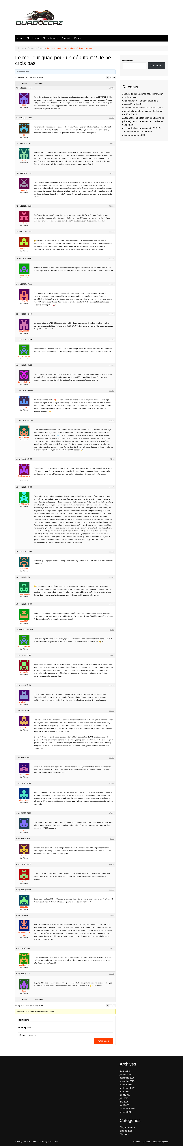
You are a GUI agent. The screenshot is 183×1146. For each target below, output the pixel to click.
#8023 (111, 864)
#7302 (111, 813)
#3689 (111, 365)
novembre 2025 (127, 1081)
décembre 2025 (127, 1078)
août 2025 (124, 1091)
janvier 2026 (125, 1074)
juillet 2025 (125, 1095)
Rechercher (127, 60)
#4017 (111, 391)
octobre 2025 (126, 1084)
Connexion (103, 1041)
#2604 (111, 88)
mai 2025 (124, 1102)
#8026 (111, 890)
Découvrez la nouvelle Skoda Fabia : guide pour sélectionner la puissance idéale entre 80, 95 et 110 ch (142, 111)
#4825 (111, 577)
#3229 (111, 232)
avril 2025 (124, 1105)
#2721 (112, 173)
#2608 (111, 118)
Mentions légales (160, 1142)
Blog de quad (33, 38)
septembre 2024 (127, 1108)
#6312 (112, 655)
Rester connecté (28, 1035)
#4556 (111, 552)
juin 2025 (124, 1098)
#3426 (111, 258)
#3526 (111, 284)
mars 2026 (125, 1071)
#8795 (112, 948)
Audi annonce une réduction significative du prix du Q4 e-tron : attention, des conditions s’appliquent (143, 121)
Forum (77, 38)
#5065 (111, 604)
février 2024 (125, 1112)
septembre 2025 (127, 1088)
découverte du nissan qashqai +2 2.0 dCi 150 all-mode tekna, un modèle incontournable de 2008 (141, 131)
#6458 (111, 685)
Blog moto (66, 38)
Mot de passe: (24, 1027)
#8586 (112, 915)
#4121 (112, 459)
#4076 (111, 420)
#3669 (111, 314)
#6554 (111, 758)
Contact (146, 1142)
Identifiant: (23, 1020)
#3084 (111, 206)
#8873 (111, 974)
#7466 (112, 839)
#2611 (112, 143)
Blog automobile (50, 38)
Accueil (20, 38)
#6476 (111, 711)
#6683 (111, 783)
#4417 (111, 487)
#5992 (112, 630)
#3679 (111, 339)
